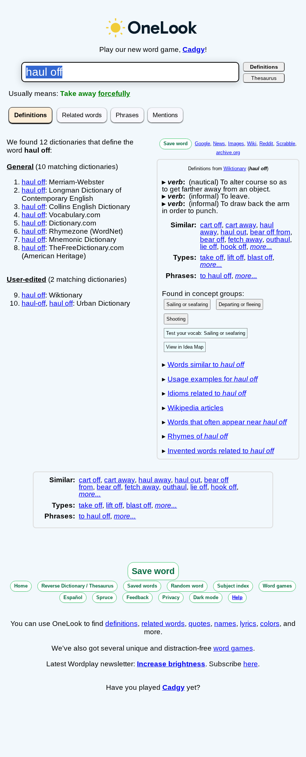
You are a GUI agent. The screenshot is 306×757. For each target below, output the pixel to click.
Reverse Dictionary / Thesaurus (77, 586)
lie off (208, 246)
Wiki (251, 143)
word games (233, 648)
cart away (240, 225)
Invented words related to (221, 451)
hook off (233, 246)
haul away (154, 480)
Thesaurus (264, 78)
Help (237, 597)
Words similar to (206, 364)
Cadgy (193, 49)
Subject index (233, 586)
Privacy (170, 597)
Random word (187, 586)
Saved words (142, 586)
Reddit (266, 143)
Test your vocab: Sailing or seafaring (205, 333)
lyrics (248, 623)
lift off (235, 257)
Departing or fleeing (239, 304)
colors (270, 623)
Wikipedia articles (196, 408)
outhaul (278, 239)
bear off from (270, 232)
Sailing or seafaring (187, 304)
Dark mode (205, 597)
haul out (233, 232)
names (225, 623)
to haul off (215, 276)
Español (72, 597)
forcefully (114, 93)
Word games (277, 586)
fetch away (245, 239)
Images (236, 143)
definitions (121, 623)
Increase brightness (171, 664)
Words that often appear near (227, 422)
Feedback (138, 597)
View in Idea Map (184, 347)
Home (21, 586)
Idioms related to (207, 393)
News (219, 143)
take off (212, 257)
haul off (33, 182)
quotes (199, 623)
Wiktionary (235, 168)
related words (163, 623)
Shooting (175, 319)
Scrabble (285, 143)
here (250, 664)
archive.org (228, 152)
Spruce (104, 597)
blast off (259, 257)
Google (202, 143)
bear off (212, 239)
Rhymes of (198, 436)
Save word (175, 143)
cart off (211, 225)
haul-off (34, 303)
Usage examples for (212, 379)
